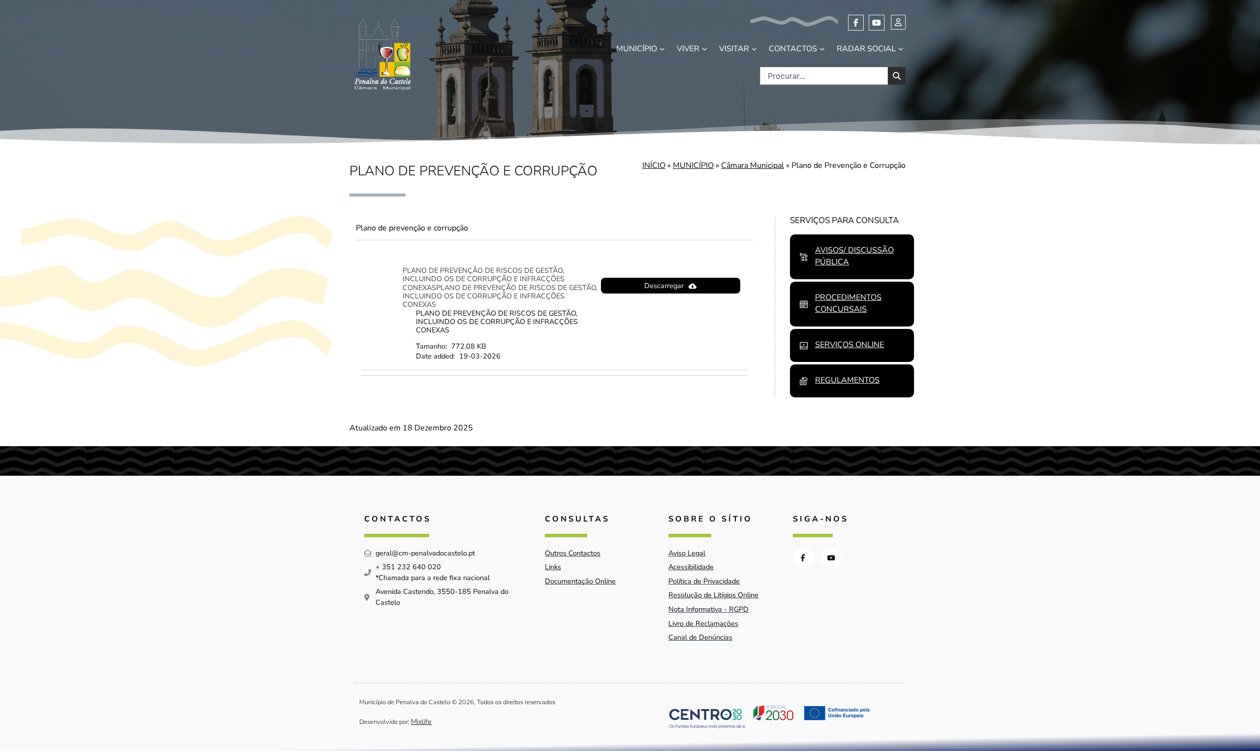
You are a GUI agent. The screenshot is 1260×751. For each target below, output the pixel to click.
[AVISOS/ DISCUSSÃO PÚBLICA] (804, 257)
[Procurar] (897, 76)
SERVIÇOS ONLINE (849, 344)
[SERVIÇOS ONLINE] (804, 346)
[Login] (898, 22)
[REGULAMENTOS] (804, 381)
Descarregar (664, 286)
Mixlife (421, 721)
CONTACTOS (793, 48)
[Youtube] (876, 23)
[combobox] (824, 76)
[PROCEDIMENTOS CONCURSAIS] (804, 304)
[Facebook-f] (856, 23)
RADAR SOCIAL (866, 48)
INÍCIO (653, 165)
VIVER (688, 48)
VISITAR (734, 48)
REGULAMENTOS (847, 380)
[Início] (382, 52)
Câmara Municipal (752, 165)
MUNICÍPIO (636, 48)
